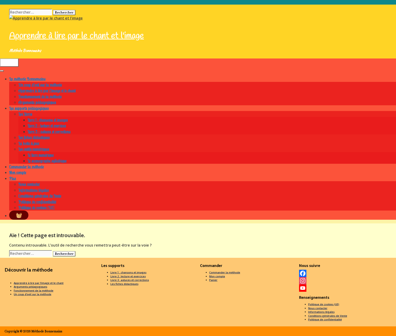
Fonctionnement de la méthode (40, 96)
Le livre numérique (41, 155)
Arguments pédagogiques (37, 102)
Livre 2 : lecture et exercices (47, 125)
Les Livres (25, 113)
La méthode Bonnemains (27, 78)
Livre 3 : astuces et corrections (49, 131)
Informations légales (33, 190)
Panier (213, 280)
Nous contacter (29, 184)
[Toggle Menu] (2, 71)
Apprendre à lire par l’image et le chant (47, 90)
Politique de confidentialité (37, 201)
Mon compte (17, 172)
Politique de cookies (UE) (36, 207)
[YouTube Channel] (346, 288)
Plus (12, 178)
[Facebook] (346, 273)
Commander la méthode (26, 166)
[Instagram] (346, 280)
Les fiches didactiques (34, 137)
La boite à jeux (28, 143)
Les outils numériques (33, 149)
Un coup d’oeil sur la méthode (40, 84)
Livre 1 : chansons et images (48, 119)
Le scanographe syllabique (47, 160)
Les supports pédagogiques (29, 108)
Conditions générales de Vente (39, 195)
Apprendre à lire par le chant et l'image (76, 36)
